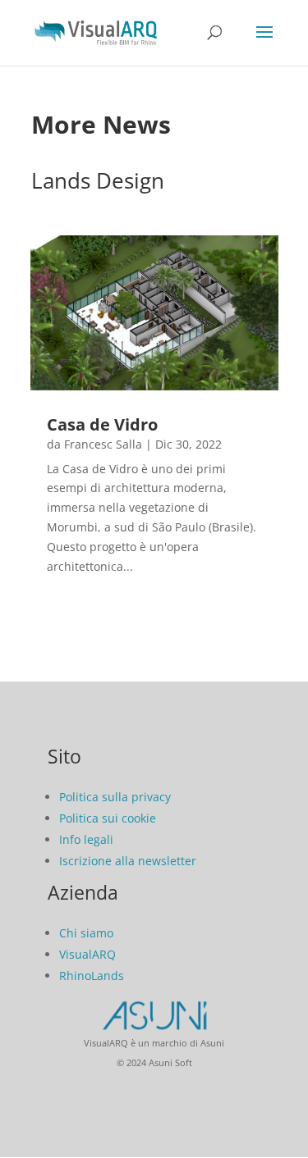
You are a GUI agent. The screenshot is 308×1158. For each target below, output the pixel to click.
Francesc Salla (103, 444)
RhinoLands (91, 975)
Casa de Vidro (102, 424)
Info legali (86, 839)
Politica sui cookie (107, 818)
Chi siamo (86, 933)
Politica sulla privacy (115, 797)
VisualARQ (87, 954)
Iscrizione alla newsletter (127, 860)
